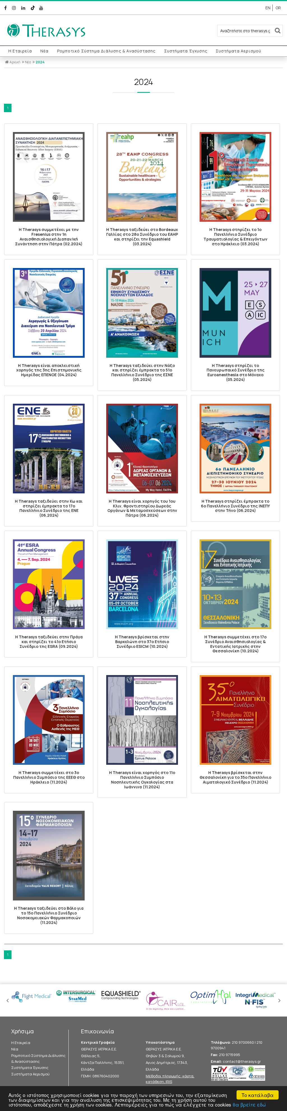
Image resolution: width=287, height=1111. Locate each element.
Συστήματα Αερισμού (238, 51)
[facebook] (6, 7)
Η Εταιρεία (20, 51)
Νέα (44, 51)
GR (278, 7)
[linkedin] (24, 7)
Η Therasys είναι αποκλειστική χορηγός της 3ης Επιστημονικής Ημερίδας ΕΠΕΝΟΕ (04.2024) (49, 370)
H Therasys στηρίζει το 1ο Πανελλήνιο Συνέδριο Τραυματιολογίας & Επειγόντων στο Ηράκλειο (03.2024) (235, 236)
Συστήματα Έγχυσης (185, 51)
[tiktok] (33, 7)
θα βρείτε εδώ (249, 1104)
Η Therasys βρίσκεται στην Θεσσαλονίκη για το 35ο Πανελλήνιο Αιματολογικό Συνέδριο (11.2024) (235, 777)
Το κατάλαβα (258, 1094)
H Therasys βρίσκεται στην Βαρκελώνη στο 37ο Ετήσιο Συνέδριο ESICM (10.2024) (142, 641)
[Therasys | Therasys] (46, 39)
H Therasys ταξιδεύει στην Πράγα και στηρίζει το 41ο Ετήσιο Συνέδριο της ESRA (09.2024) (49, 641)
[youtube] (41, 7)
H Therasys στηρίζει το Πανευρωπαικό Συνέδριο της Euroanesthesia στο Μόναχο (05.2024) (236, 372)
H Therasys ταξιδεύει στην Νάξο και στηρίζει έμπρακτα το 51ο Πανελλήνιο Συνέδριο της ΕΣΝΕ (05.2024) (142, 372)
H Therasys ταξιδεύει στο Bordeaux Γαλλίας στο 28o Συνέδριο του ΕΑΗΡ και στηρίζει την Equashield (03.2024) (142, 236)
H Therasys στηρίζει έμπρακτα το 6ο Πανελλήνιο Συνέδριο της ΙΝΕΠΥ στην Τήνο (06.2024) (235, 505)
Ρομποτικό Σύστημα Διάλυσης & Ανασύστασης (106, 51)
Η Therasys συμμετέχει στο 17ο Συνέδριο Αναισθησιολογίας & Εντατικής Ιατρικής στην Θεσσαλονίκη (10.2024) (235, 643)
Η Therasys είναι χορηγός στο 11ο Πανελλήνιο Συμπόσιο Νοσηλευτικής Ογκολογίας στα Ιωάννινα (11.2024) (142, 779)
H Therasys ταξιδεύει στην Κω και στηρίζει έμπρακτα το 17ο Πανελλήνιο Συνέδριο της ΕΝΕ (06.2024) (49, 508)
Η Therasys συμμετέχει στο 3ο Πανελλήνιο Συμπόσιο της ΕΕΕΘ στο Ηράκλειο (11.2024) (49, 777)
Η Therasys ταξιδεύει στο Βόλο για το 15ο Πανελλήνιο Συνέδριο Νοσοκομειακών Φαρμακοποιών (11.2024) (49, 915)
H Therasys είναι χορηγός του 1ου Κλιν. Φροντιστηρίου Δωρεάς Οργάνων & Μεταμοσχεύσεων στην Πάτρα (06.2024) (142, 508)
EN (267, 7)
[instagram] (15, 7)
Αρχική (15, 62)
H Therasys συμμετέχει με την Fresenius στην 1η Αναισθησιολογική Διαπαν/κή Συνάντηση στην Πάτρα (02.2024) (48, 236)
